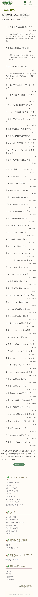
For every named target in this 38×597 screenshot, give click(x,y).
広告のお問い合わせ (12, 548)
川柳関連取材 (10, 577)
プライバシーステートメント (15, 522)
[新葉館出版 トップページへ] (12, 2)
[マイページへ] (30, 3)
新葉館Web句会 (11, 496)
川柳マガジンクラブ (12, 491)
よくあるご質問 (11, 517)
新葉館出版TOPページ (13, 482)
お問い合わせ (10, 534)
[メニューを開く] (35, 3)
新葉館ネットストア (12, 485)
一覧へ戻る (19, 464)
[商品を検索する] (25, 3)
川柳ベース (9, 493)
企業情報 (8, 571)
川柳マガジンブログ (12, 502)
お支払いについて (11, 531)
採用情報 (8, 574)
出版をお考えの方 (11, 488)
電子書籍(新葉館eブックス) (14, 505)
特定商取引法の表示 (12, 528)
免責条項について (11, 525)
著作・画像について (12, 520)
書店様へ (8, 545)
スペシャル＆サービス (13, 499)
